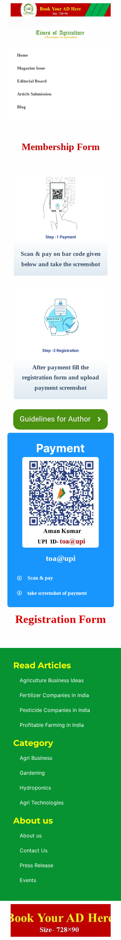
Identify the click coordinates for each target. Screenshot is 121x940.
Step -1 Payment (60, 237)
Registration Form (60, 619)
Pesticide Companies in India (55, 710)
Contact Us (33, 850)
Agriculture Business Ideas (52, 680)
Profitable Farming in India (52, 725)
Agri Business (36, 758)
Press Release (36, 865)
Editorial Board (31, 81)
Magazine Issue (31, 68)
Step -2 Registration (60, 351)
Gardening (32, 773)
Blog (21, 106)
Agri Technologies (42, 802)
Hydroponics (35, 787)
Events (28, 880)
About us (31, 835)
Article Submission (34, 94)
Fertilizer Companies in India (54, 695)
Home (22, 55)
